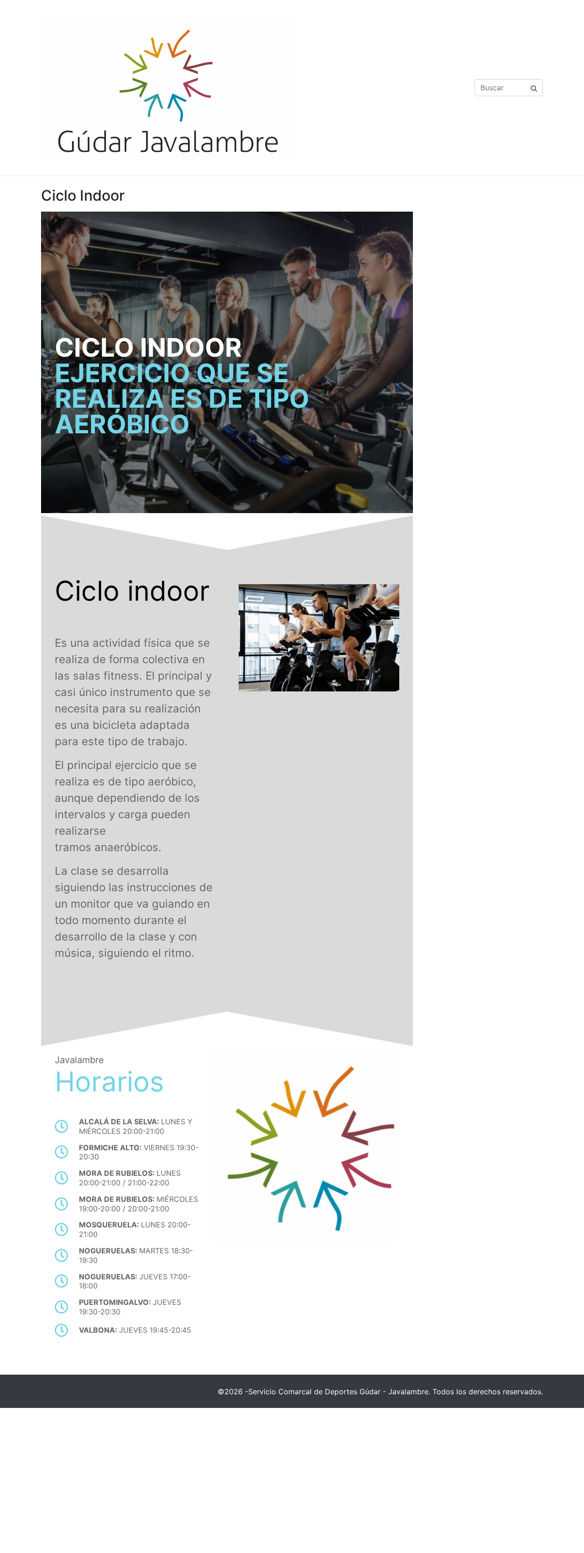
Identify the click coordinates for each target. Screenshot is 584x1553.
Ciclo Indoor (83, 195)
